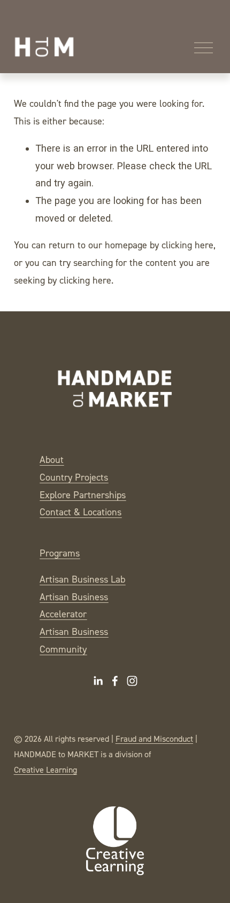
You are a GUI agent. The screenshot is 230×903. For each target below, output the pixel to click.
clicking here (187, 245)
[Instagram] (132, 681)
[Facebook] (115, 681)
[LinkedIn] (98, 681)
